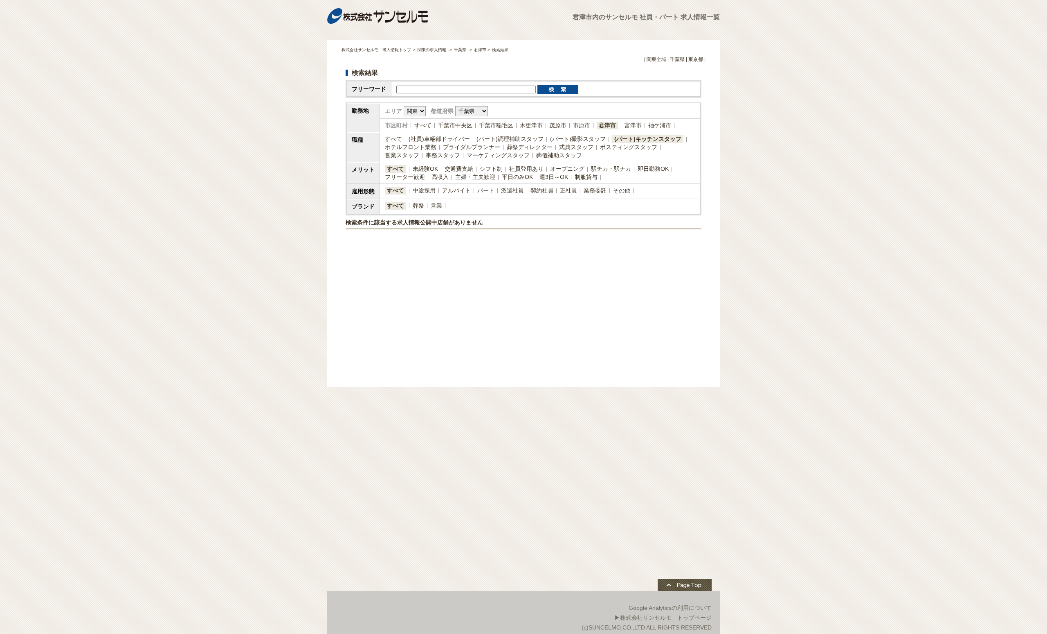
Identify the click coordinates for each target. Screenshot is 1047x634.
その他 (621, 190)
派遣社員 (512, 190)
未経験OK (425, 168)
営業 (436, 205)
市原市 (581, 125)
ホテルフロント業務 (410, 147)
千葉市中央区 (455, 125)
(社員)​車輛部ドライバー (439, 139)
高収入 (440, 177)
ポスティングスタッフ (628, 147)
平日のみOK (517, 177)
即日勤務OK (653, 168)
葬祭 (418, 205)
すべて (422, 125)
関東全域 (656, 59)
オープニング (567, 168)
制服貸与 (586, 177)
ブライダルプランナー (471, 147)
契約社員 (541, 190)
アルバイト (456, 190)
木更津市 (531, 125)
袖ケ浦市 (659, 125)
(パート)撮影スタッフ (578, 139)
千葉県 (460, 50)
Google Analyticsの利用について (670, 608)
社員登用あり (526, 168)
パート (485, 190)
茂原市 (557, 125)
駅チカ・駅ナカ (611, 168)
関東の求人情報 (432, 50)
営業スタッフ (402, 155)
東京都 (695, 59)
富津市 (633, 125)
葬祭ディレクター (530, 147)
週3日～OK (553, 177)
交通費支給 (459, 168)
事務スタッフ (443, 155)
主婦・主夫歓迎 (475, 177)
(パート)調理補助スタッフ (510, 139)
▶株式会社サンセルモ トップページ (663, 617)
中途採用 (424, 190)
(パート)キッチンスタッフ (647, 139)
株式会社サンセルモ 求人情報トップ (376, 50)
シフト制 (491, 168)
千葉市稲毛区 (496, 125)
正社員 (568, 190)
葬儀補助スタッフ (559, 155)
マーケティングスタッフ (498, 155)
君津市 (607, 125)
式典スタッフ (576, 147)
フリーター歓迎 (405, 177)
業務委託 (595, 190)
